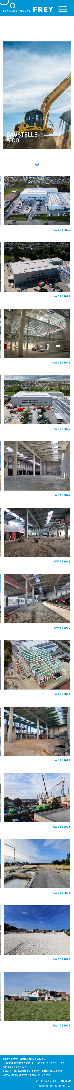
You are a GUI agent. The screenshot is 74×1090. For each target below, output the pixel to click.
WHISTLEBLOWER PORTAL (55, 1086)
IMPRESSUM (64, 1081)
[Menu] (62, 9)
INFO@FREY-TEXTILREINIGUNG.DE (38, 1071)
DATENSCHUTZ (45, 1081)
